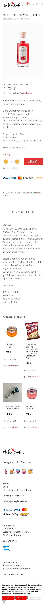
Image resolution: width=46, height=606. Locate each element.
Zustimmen (8, 598)
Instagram (8, 462)
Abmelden (25, 490)
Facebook (26, 462)
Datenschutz (9, 528)
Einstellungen (13, 589)
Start (6, 15)
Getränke (7, 195)
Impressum (8, 525)
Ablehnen (21, 598)
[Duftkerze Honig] (12, 330)
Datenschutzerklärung (21, 593)
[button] (42, 4)
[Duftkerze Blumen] (32, 392)
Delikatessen (20, 15)
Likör (34, 15)
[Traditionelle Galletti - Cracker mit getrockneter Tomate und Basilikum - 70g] (32, 330)
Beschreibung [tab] (23, 212)
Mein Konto (9, 490)
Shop (5, 486)
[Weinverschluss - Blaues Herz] (12, 392)
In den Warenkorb (33, 161)
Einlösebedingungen (13, 535)
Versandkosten (26, 93)
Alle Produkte (23, 193)
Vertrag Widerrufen (13, 495)
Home (6, 483)
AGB (26, 531)
